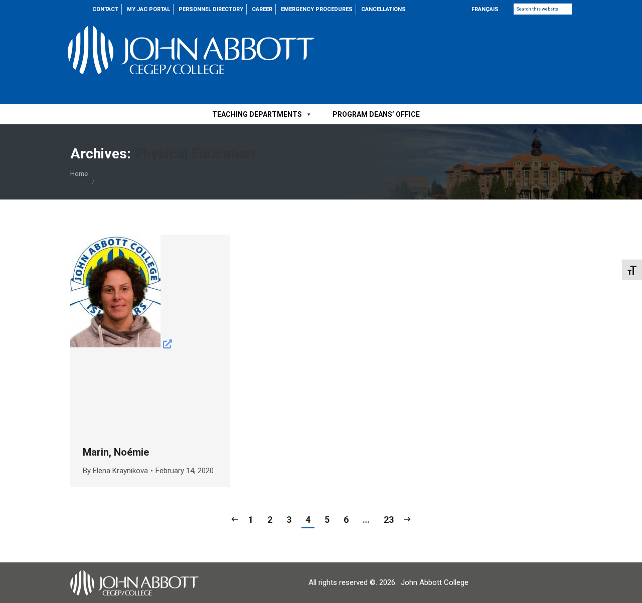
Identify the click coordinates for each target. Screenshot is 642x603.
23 (389, 519)
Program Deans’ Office (376, 114)
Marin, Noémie (116, 452)
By (115, 470)
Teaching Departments (257, 114)
